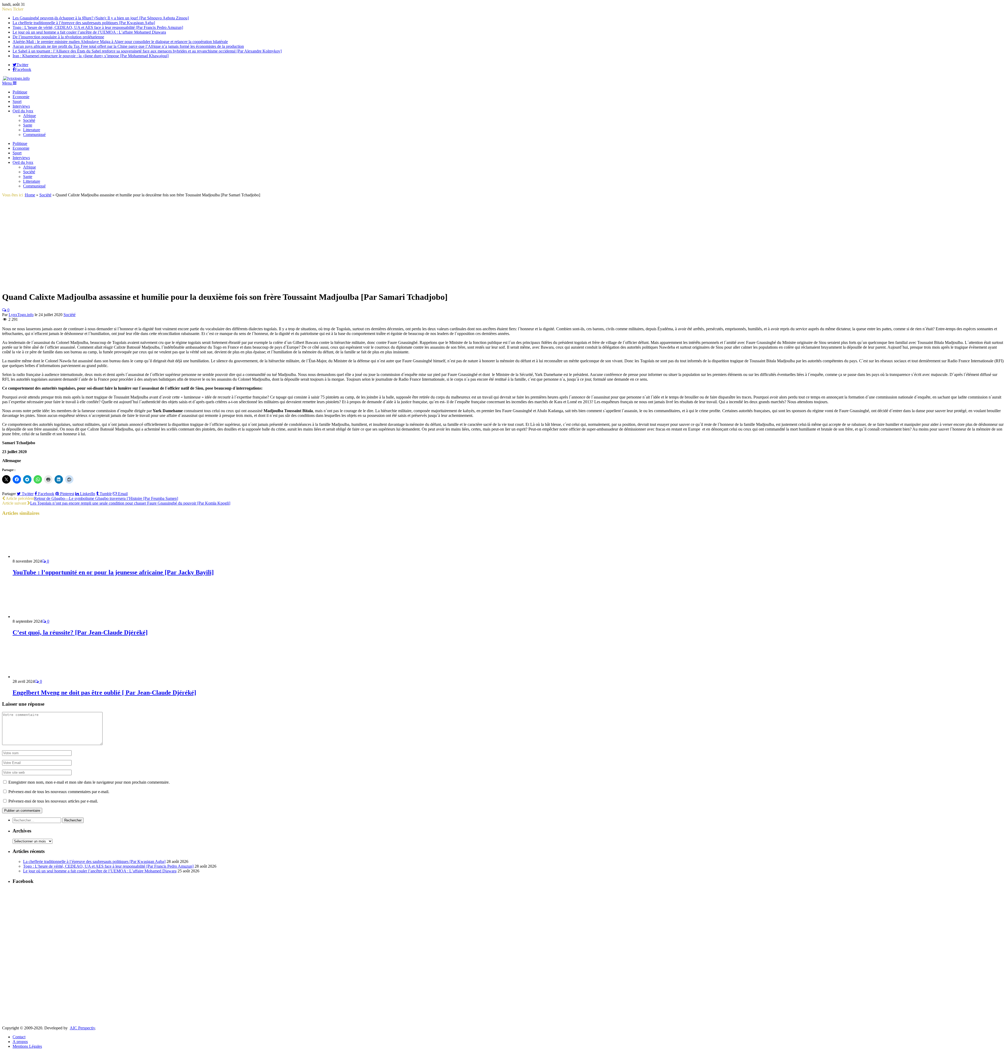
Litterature (31, 130)
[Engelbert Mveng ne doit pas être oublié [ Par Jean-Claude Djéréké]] (41, 676)
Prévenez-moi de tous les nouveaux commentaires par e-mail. (58, 791)
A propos (20, 1041)
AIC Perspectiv (82, 1028)
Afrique (29, 115)
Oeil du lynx (23, 111)
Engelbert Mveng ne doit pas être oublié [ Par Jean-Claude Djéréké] (104, 692)
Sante (27, 125)
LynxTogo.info (21, 314)
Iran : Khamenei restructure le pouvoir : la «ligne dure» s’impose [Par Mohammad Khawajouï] (91, 56)
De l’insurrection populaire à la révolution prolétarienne (58, 37)
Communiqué (34, 134)
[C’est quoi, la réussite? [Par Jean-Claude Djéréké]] (41, 616)
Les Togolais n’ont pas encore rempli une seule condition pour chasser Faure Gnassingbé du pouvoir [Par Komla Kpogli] (130, 503)
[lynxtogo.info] (16, 78)
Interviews (21, 106)
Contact (19, 1037)
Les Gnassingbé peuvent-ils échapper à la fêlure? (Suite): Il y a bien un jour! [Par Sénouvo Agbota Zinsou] (101, 18)
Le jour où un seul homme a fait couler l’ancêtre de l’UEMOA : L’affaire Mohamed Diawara (89, 32)
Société (29, 120)
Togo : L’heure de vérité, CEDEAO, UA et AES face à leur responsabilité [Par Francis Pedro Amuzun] (98, 27)
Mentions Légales (27, 1046)
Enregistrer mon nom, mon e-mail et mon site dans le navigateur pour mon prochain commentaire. (89, 782)
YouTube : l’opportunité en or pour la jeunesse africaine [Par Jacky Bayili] (113, 572)
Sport (17, 101)
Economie (21, 97)
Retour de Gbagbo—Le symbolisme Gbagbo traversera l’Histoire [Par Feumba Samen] (106, 498)
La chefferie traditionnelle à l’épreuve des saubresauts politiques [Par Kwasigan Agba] (84, 22)
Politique (20, 92)
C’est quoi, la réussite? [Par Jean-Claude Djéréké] (80, 632)
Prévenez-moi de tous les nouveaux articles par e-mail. (53, 801)
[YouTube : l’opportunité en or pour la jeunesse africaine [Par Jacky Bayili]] (41, 556)
